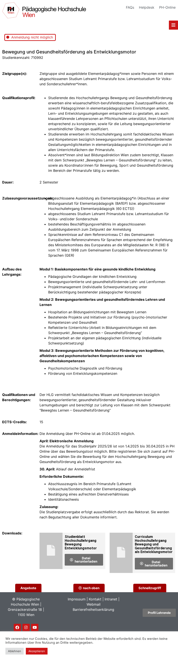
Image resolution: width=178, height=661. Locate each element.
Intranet (111, 599)
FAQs (130, 7)
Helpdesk (146, 7)
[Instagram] (26, 627)
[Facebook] (17, 627)
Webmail (94, 604)
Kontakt (95, 599)
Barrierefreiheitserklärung (93, 609)
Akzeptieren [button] (36, 651)
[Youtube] (34, 627)
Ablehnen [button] (14, 651)
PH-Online (167, 7)
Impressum (77, 599)
